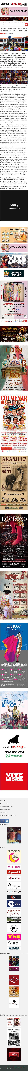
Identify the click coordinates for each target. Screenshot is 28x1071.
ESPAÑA (2, 33)
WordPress (7, 1068)
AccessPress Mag (16, 1068)
